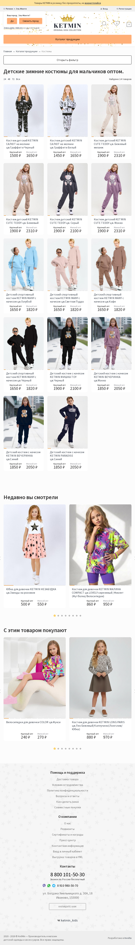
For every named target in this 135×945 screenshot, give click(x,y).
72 (13, 79)
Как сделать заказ (67, 801)
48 (9, 79)
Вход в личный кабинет (67, 851)
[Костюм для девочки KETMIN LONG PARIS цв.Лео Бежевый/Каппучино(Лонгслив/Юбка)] (71, 678)
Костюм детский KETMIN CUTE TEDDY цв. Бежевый (22, 221)
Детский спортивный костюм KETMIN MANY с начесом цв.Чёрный (21, 377)
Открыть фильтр (67, 60)
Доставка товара (67, 779)
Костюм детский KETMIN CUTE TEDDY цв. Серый (66, 221)
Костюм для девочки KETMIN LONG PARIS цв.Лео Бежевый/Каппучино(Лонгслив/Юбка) (98, 725)
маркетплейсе (93, 3)
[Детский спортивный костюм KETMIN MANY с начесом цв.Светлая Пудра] (49, 264)
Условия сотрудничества (67, 785)
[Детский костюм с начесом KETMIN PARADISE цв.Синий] (49, 422)
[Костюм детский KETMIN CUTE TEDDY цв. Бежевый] (5, 189)
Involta (127, 938)
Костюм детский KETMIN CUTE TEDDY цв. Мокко (110, 221)
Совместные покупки (67, 807)
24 (5, 79)
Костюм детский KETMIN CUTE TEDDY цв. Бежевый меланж (110, 144)
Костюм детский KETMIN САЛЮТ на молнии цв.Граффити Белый (66, 144)
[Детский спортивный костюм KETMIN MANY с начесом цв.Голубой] (5, 264)
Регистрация (125, 8)
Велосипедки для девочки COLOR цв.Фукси (33, 722)
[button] (54, 615)
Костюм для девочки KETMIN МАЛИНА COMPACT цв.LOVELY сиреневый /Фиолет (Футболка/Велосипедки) (98, 592)
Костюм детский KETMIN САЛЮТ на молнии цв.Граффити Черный (22, 144)
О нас (67, 823)
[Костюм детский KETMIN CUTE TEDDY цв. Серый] (49, 189)
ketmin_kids (69, 920)
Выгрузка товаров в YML (67, 857)
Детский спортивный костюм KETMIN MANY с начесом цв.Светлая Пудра (67, 298)
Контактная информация (67, 845)
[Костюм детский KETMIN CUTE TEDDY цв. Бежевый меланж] (93, 110)
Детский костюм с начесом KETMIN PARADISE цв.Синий (67, 455)
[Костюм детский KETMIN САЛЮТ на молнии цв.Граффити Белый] (49, 110)
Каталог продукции (67, 39)
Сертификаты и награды (67, 834)
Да (12, 20)
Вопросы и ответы (67, 796)
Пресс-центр (67, 840)
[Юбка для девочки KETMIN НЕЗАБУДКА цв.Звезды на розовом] (9, 545)
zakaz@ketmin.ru (13, 28)
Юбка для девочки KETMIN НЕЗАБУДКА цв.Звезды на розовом (31, 590)
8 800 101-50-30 (67, 874)
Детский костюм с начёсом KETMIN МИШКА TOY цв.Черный (67, 377)
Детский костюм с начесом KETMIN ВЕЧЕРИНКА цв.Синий (23, 455)
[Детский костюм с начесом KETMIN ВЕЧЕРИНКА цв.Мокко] (93, 343)
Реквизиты (67, 829)
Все (18, 79)
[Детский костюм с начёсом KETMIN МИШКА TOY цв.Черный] (49, 343)
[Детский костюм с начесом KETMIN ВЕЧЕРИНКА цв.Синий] (5, 422)
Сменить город (31, 20)
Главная (8, 51)
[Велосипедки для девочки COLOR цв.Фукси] (6, 678)
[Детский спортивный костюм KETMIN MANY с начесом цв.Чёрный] (5, 343)
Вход (105, 8)
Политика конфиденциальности (67, 790)
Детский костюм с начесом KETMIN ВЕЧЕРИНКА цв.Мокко (111, 377)
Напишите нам (67, 906)
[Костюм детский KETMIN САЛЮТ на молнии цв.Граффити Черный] (6, 110)
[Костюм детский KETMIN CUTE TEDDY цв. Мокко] (93, 189)
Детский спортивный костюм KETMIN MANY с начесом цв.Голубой (21, 298)
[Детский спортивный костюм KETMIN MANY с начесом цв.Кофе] (93, 264)
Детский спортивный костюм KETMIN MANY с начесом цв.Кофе (109, 298)
